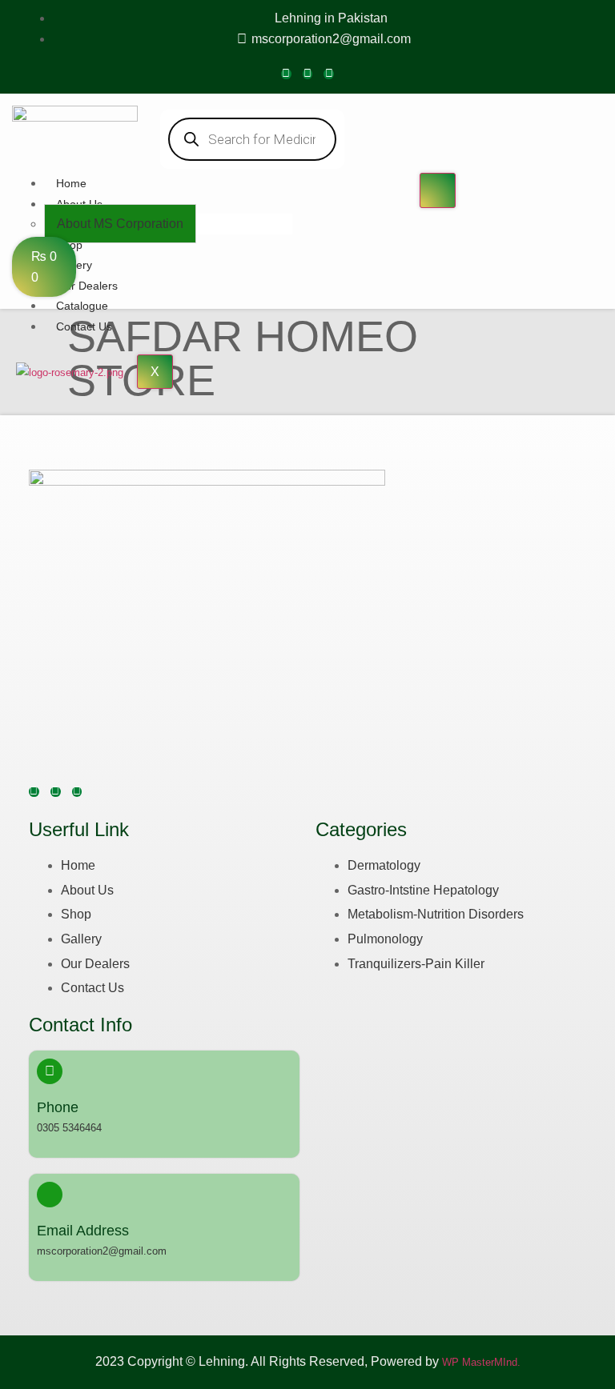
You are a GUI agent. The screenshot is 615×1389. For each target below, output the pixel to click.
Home (71, 183)
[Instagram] (308, 74)
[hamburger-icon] (438, 190)
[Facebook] (286, 74)
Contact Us (84, 326)
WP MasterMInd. (481, 1362)
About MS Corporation (120, 223)
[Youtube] (329, 74)
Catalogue (82, 305)
